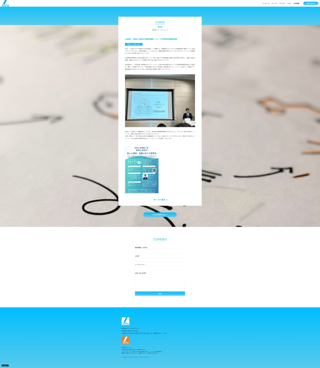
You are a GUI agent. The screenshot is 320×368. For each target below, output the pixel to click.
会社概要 (296, 3)
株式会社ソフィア (127, 347)
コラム (289, 3)
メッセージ (265, 3)
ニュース (274, 3)
